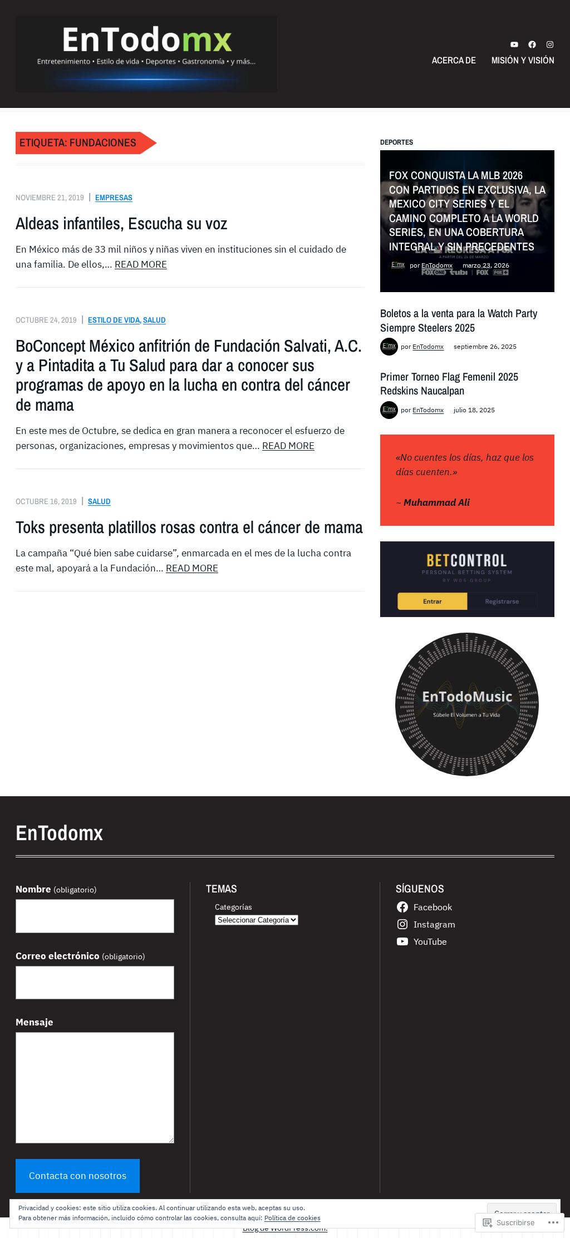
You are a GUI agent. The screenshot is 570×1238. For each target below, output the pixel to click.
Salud (154, 319)
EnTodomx (437, 265)
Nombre (56, 889)
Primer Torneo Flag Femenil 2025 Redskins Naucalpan (449, 383)
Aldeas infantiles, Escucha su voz (122, 223)
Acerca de (454, 60)
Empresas (113, 197)
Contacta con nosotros (77, 1176)
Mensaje (34, 1022)
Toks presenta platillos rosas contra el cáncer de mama (189, 527)
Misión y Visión (523, 60)
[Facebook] (532, 44)
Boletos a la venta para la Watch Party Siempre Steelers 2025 (458, 320)
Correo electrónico (80, 956)
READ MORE (141, 264)
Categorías (233, 906)
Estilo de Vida (114, 319)
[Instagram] (550, 44)
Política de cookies (292, 1218)
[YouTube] (514, 44)
